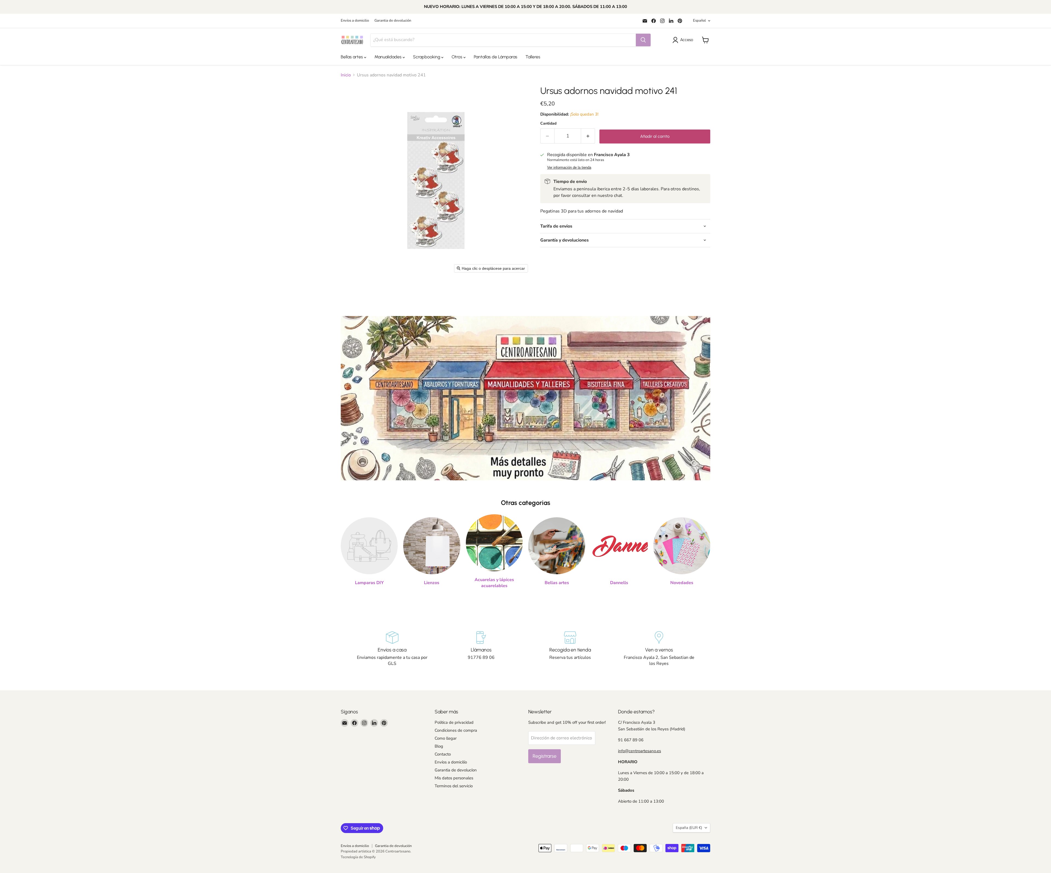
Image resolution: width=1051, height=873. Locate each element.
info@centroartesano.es (639, 751)
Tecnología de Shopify (358, 857)
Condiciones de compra (456, 730)
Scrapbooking (427, 56)
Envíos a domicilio (355, 21)
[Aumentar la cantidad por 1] (588, 135)
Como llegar (446, 738)
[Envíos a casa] (392, 649)
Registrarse (544, 756)
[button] (683, 40)
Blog (439, 746)
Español (699, 20)
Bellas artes (352, 56)
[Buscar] (643, 40)
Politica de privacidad (454, 722)
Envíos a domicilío (451, 762)
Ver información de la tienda (569, 168)
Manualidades (388, 56)
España (689, 827)
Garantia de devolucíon (456, 770)
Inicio (346, 75)
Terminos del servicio (454, 786)
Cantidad (548, 123)
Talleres (533, 56)
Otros (457, 56)
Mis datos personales (454, 778)
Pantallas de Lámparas (495, 56)
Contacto (443, 754)
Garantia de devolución (392, 21)
